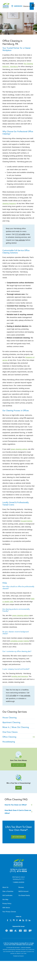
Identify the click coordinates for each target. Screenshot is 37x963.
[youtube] (20, 920)
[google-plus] (14, 920)
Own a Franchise (7, 891)
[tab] (18, 805)
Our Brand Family (24, 895)
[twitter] (10, 920)
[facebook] (7, 920)
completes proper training (19, 641)
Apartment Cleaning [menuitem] (11, 722)
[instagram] (26, 920)
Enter (18, 787)
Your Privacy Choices (9, 912)
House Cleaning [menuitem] (9, 717)
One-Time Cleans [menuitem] (10, 732)
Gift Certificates (7, 895)
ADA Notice (6, 907)
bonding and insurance (19, 676)
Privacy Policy (6, 903)
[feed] (23, 920)
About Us (5, 887)
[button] (33, 5)
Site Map (5, 899)
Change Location (28, 6)
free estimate (20, 240)
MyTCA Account (23, 891)
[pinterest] (17, 920)
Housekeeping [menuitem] (8, 741)
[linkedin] (29, 920)
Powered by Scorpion (18, 956)
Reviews (21, 887)
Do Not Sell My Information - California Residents (19, 947)
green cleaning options (19, 449)
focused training (26, 521)
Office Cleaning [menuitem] (9, 737)
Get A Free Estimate (18, 765)
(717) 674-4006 (20, 234)
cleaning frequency (9, 204)
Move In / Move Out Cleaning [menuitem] (15, 727)
